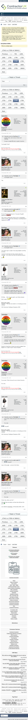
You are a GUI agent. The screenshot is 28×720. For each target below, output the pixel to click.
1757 (3, 65)
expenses (21, 699)
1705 (9, 57)
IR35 (11, 585)
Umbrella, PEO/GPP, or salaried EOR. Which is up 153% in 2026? (14, 691)
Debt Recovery (14, 641)
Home (14, 580)
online (21, 703)
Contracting (4, 17)
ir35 (16, 700)
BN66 (17, 585)
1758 (9, 65)
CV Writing (14, 617)
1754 (9, 61)
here (14, 38)
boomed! (9, 699)
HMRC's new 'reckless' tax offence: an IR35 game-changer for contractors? (14, 668)
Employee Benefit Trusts (14, 586)
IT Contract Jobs (14, 609)
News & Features (14, 582)
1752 (22, 57)
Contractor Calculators (14, 604)
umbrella (19, 704)
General (8, 17)
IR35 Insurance (14, 635)
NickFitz (4, 187)
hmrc (13, 700)
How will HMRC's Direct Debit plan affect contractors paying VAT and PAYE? (14, 664)
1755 (16, 61)
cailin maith (4, 265)
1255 (21, 54)
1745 (16, 57)
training (11, 704)
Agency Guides (14, 618)
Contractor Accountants (14, 646)
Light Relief (14, 21)
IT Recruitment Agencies (14, 648)
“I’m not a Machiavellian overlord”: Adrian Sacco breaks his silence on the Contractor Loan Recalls (14, 672)
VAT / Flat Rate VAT (14, 595)
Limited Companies (14, 591)
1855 (3, 68)
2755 (16, 68)
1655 (3, 57)
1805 (22, 65)
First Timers (14, 583)
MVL (14, 606)
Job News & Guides (14, 597)
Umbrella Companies (14, 645)
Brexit (12, 17)
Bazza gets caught (5, 302)
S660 (14, 585)
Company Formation (14, 639)
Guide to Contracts (14, 600)
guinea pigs (10, 700)
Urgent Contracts (14, 611)
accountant (4, 699)
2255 (9, 68)
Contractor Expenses (14, 607)
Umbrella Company (14, 594)
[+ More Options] (24, 153)
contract (13, 699)
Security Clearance (14, 614)
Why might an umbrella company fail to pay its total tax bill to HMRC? (14, 656)
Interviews (14, 615)
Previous (5, 54)
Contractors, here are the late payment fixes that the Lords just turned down (14, 660)
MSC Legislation (14, 589)
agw (7, 699)
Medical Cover (14, 644)
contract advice (17, 699)
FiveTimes (4, 157)
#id (26, 133)
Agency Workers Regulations (14, 588)
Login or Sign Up (22, 0)
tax (23, 703)
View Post (18, 136)
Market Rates (14, 612)
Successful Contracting (14, 601)
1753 (3, 61)
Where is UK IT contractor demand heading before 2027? (14, 684)
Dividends (14, 592)
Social (10, 21)
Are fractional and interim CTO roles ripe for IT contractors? (14, 680)
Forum (5, 24)
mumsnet (18, 703)
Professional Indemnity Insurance (14, 633)
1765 (16, 65)
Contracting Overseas (14, 603)
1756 (22, 61)
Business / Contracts (17, 17)
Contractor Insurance (14, 632)
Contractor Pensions (14, 642)
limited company (19, 700)
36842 (22, 68)
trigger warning (15, 704)
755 (15, 54)
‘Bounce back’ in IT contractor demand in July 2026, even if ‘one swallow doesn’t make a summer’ (14, 676)
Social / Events (19, 21)
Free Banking (14, 638)
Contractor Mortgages (14, 636)
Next (3, 72)
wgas (22, 704)
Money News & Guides (14, 598)
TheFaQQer (4, 116)
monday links (9, 702)
